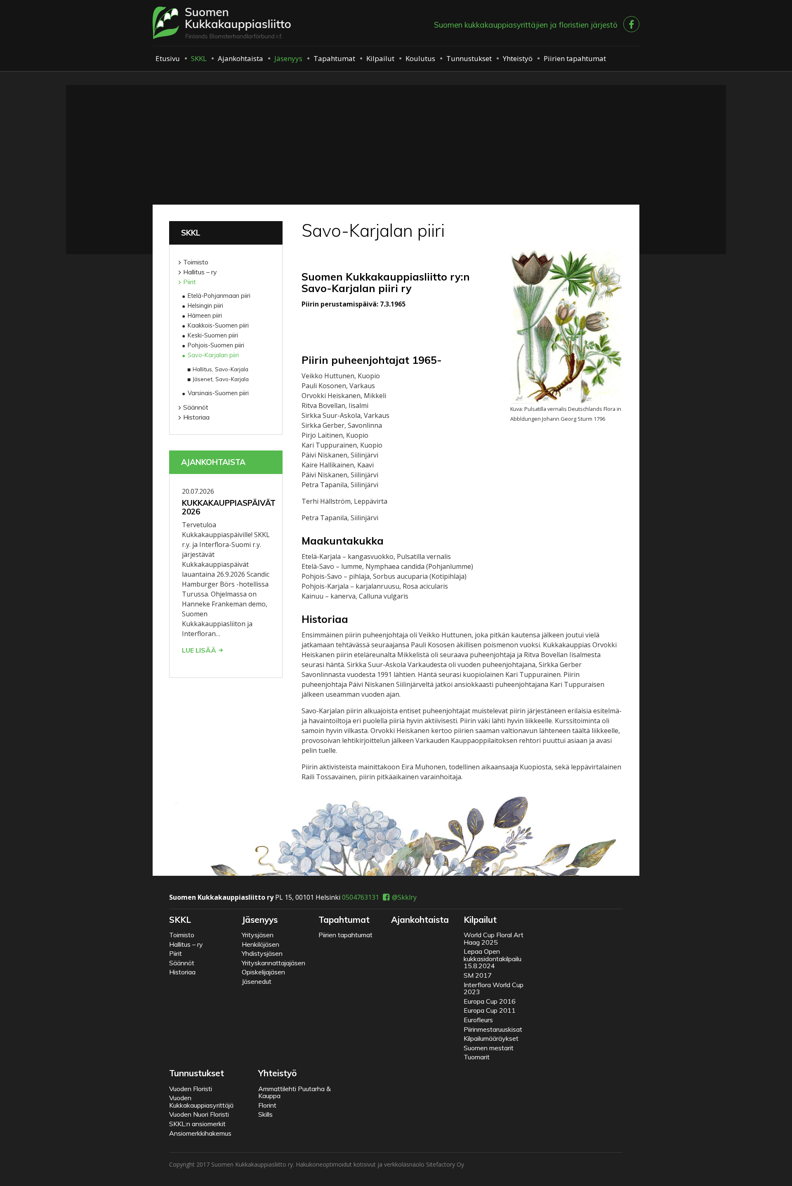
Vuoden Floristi (190, 1089)
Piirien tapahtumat (575, 58)
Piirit (189, 282)
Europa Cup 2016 (490, 1001)
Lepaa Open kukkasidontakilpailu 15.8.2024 (492, 958)
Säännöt (195, 407)
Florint (267, 1105)
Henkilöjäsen (260, 944)
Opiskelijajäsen (263, 972)
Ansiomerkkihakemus (200, 1133)
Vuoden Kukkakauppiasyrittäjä (201, 1101)
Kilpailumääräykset (491, 1038)
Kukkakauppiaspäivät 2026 (229, 507)
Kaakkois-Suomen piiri (218, 325)
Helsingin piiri (205, 305)
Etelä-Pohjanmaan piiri (219, 295)
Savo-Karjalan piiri (213, 355)
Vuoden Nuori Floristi (199, 1114)
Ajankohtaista (240, 58)
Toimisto (195, 262)
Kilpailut (380, 58)
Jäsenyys (288, 58)
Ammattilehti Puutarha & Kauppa (294, 1092)
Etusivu (168, 58)
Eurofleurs (478, 1020)
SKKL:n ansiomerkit (197, 1124)
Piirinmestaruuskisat (493, 1029)
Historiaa (196, 417)
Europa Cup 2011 (490, 1010)
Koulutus (420, 58)
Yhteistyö (518, 58)
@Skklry (404, 897)
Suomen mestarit (489, 1048)
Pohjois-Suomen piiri (216, 345)
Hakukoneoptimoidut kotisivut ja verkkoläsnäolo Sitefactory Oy (380, 1164)
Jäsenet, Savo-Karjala (221, 378)
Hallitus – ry (200, 272)
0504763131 (360, 897)
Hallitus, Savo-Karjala (220, 369)
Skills (265, 1114)
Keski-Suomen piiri (213, 335)
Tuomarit (477, 1057)
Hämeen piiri (205, 315)
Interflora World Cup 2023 (493, 988)
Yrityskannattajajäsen (273, 963)
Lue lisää (199, 650)
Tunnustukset (469, 58)
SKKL (199, 58)
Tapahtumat (334, 58)
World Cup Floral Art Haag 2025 (493, 938)
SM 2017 (478, 975)
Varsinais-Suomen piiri (218, 393)
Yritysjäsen (257, 935)
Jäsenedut (256, 981)
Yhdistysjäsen (262, 953)
